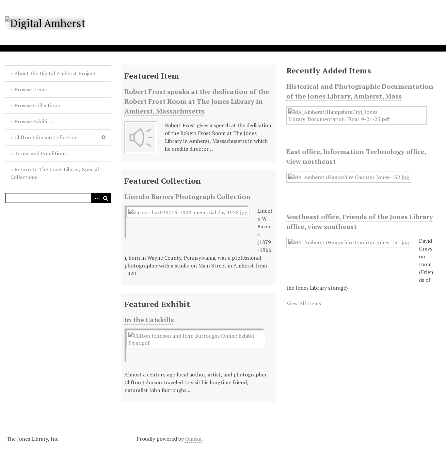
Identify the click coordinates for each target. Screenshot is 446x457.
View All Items (303, 303)
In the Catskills (149, 319)
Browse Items (30, 89)
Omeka (193, 438)
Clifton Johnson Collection (46, 137)
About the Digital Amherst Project (55, 73)
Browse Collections (37, 105)
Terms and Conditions (40, 153)
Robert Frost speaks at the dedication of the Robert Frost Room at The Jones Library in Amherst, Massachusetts (196, 101)
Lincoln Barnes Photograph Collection (187, 196)
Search (106, 198)
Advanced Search (96, 198)
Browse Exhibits (33, 121)
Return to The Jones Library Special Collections (54, 173)
